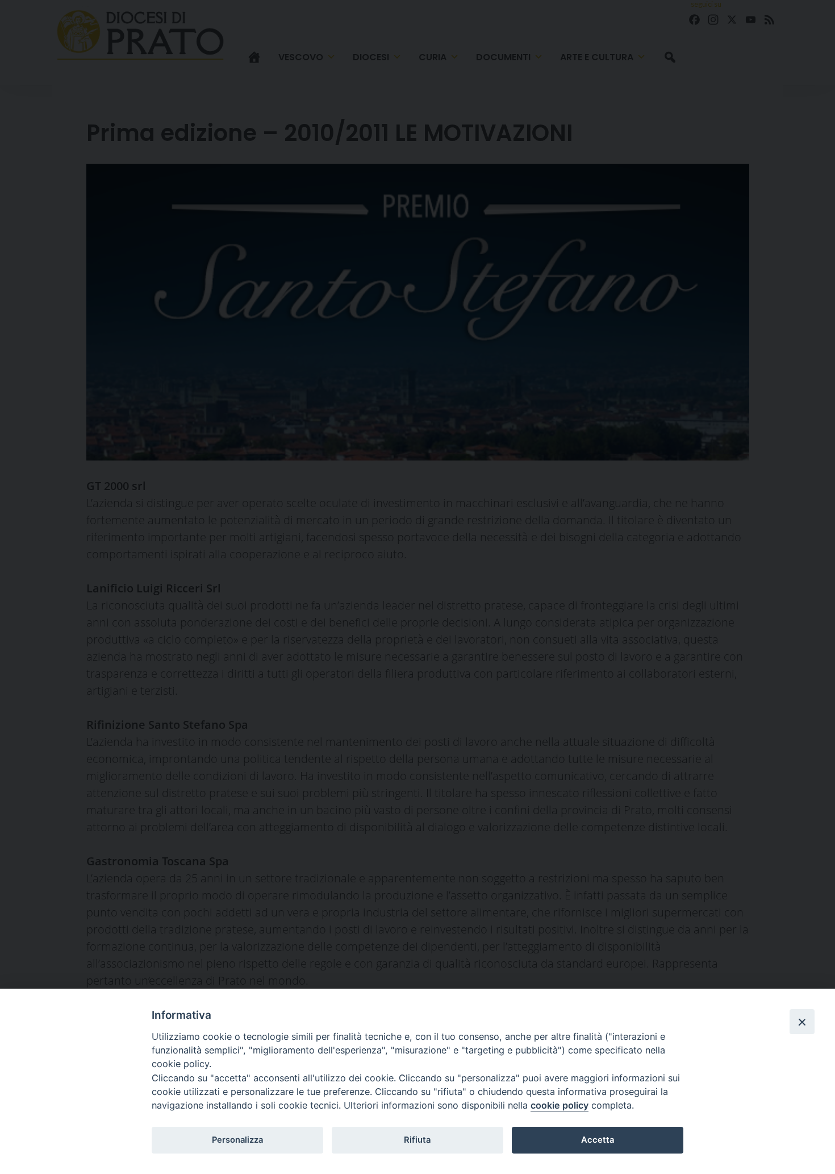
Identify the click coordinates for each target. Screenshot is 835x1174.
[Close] (802, 1021)
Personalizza (237, 1140)
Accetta (597, 1140)
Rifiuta (417, 1140)
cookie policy (559, 1105)
